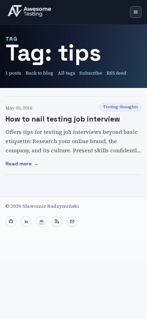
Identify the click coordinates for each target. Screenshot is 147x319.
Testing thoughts (120, 107)
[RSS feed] (56, 221)
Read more (47, 164)
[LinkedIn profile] (26, 221)
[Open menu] (136, 12)
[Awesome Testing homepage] (31, 12)
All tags (66, 73)
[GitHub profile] (10, 221)
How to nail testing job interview (62, 119)
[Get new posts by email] (72, 221)
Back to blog (39, 73)
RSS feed (116, 73)
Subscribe (90, 73)
